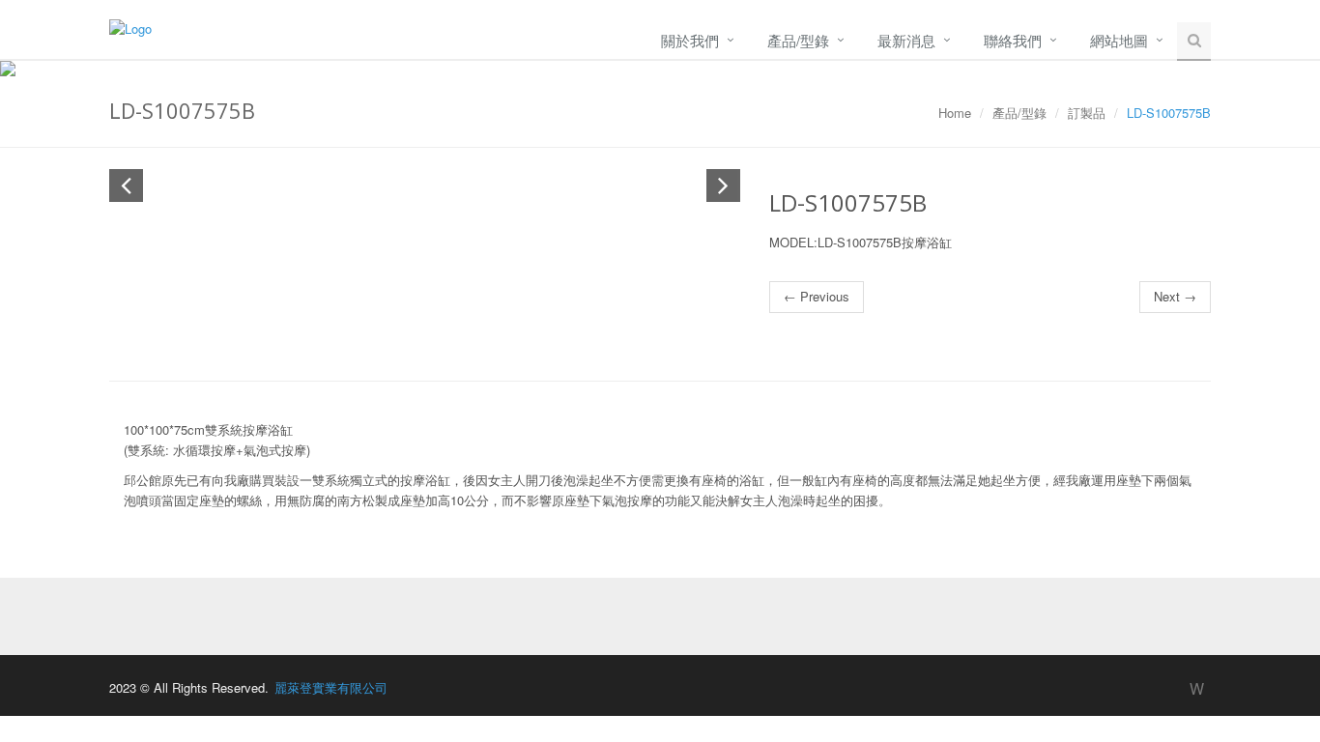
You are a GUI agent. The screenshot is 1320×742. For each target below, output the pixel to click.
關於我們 (690, 40)
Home (954, 112)
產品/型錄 (798, 40)
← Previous (816, 296)
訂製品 (1086, 112)
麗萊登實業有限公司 (330, 687)
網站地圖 (1119, 40)
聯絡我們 (1013, 40)
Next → (1175, 296)
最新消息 (906, 40)
